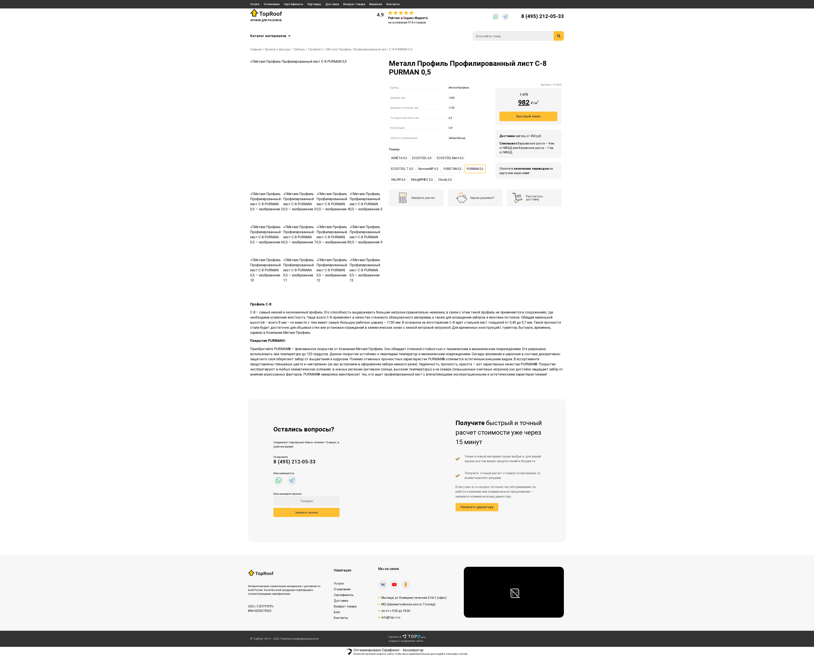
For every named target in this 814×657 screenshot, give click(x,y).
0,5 (450, 117)
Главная (256, 49)
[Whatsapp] (495, 16)
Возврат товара (354, 4)
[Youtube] (394, 584)
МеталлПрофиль (459, 87)
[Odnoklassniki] (405, 584)
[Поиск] (559, 36)
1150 (451, 107)
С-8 (450, 127)
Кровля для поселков (266, 20)
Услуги (254, 4)
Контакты (393, 4)
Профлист (315, 49)
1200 (451, 97)
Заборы (299, 49)
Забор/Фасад (457, 138)
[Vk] (382, 584)
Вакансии (375, 4)
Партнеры (314, 4)
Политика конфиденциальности (299, 638)
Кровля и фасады (278, 49)
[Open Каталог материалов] (289, 36)
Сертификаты (293, 4)
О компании (272, 4)
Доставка (332, 4)
